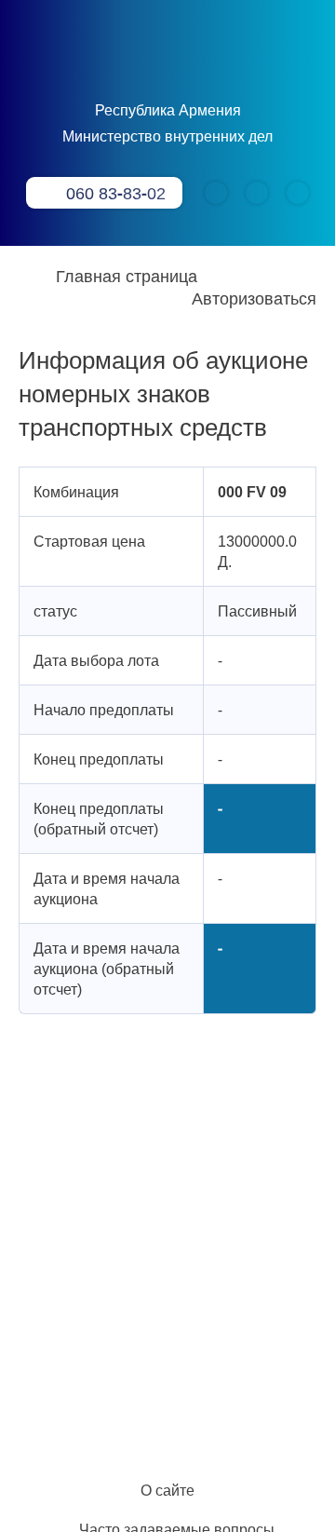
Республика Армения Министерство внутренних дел (167, 123)
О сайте (167, 1490)
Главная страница (126, 275)
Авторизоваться (254, 298)
